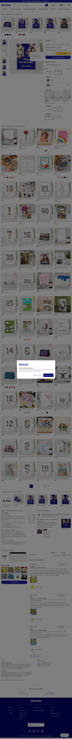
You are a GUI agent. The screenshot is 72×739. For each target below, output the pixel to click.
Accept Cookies (48, 375)
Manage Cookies (37, 375)
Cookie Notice (36, 369)
